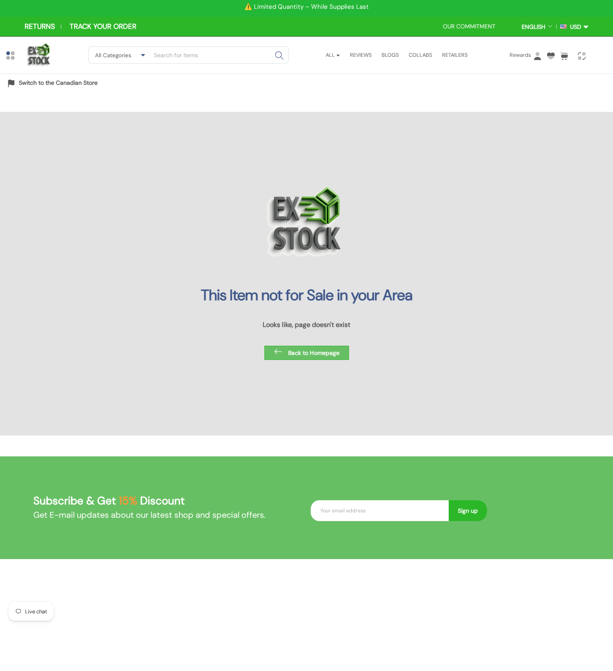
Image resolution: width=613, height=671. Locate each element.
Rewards (520, 54)
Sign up (468, 510)
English (533, 26)
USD (574, 26)
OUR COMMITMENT (469, 26)
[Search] (279, 55)
